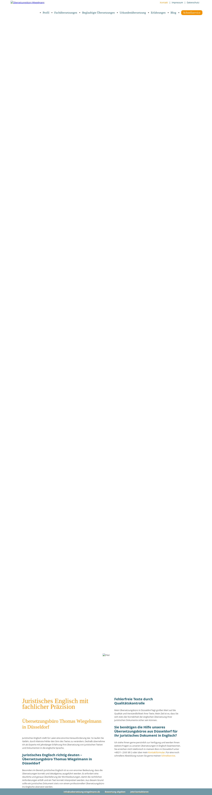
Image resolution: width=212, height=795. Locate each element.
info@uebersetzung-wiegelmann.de (82, 791)
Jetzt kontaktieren (139, 791)
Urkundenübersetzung (133, 12)
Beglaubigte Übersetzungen (98, 12)
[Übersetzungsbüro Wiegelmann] (27, 2)
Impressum (177, 2)
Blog (173, 12)
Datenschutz (193, 2)
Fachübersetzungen (65, 12)
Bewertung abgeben (115, 791)
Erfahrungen (158, 12)
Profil (46, 12)
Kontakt (164, 2)
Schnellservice (191, 12)
